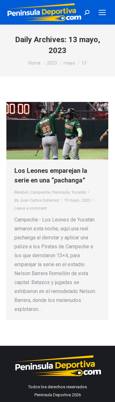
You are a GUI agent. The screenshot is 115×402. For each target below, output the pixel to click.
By (36, 200)
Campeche (40, 192)
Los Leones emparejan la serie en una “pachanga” (50, 175)
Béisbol (21, 192)
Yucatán (79, 192)
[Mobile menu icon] (102, 12)
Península (61, 192)
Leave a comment (30, 208)
